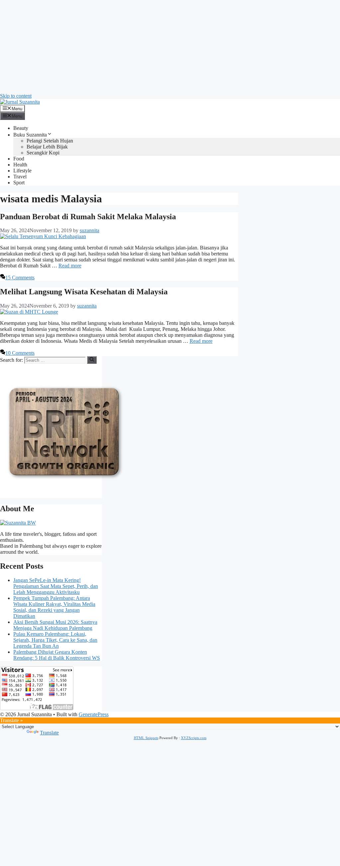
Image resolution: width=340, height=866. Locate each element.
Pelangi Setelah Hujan (50, 141)
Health (20, 164)
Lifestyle (22, 170)
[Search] (92, 359)
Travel (20, 176)
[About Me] (18, 523)
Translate (49, 732)
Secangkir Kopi (43, 152)
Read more (69, 265)
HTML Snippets (146, 738)
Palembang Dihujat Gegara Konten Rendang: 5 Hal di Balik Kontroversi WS (56, 655)
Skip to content (16, 96)
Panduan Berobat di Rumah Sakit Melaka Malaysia (88, 216)
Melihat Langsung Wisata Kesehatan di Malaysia (84, 291)
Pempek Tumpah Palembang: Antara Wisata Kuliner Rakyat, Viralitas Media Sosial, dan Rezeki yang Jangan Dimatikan (54, 607)
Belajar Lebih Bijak (47, 146)
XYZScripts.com (194, 738)
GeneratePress (94, 714)
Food (18, 158)
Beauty (20, 128)
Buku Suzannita (30, 135)
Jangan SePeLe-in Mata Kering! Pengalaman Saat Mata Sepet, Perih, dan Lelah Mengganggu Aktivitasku (55, 586)
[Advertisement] (170, 46)
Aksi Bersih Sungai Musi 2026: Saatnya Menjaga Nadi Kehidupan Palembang (55, 625)
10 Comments (20, 353)
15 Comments (20, 277)
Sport (19, 182)
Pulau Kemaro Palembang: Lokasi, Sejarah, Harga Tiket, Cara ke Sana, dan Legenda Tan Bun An (55, 640)
